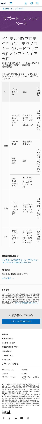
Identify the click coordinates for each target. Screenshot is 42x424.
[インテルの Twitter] (9, 417)
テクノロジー (20, 9)
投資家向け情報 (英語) (10, 347)
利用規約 (25, 370)
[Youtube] (21, 417)
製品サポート (8, 9)
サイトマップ (7, 360)
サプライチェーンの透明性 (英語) (30, 378)
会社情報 (5, 334)
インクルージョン (8, 343)
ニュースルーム (7, 355)
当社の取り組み (7, 339)
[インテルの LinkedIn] (15, 417)
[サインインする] (26, 3)
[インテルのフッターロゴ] (6, 412)
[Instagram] (27, 417)
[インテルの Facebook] (3, 417)
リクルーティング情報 (10, 364)
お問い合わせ (7, 351)
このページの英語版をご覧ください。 (26, 303)
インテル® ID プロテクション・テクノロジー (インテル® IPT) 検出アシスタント (20, 261)
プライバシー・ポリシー (9, 377)
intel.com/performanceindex (11, 395)
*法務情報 (5, 373)
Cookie (24, 373)
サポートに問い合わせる (21, 321)
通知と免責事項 (21, 397)
